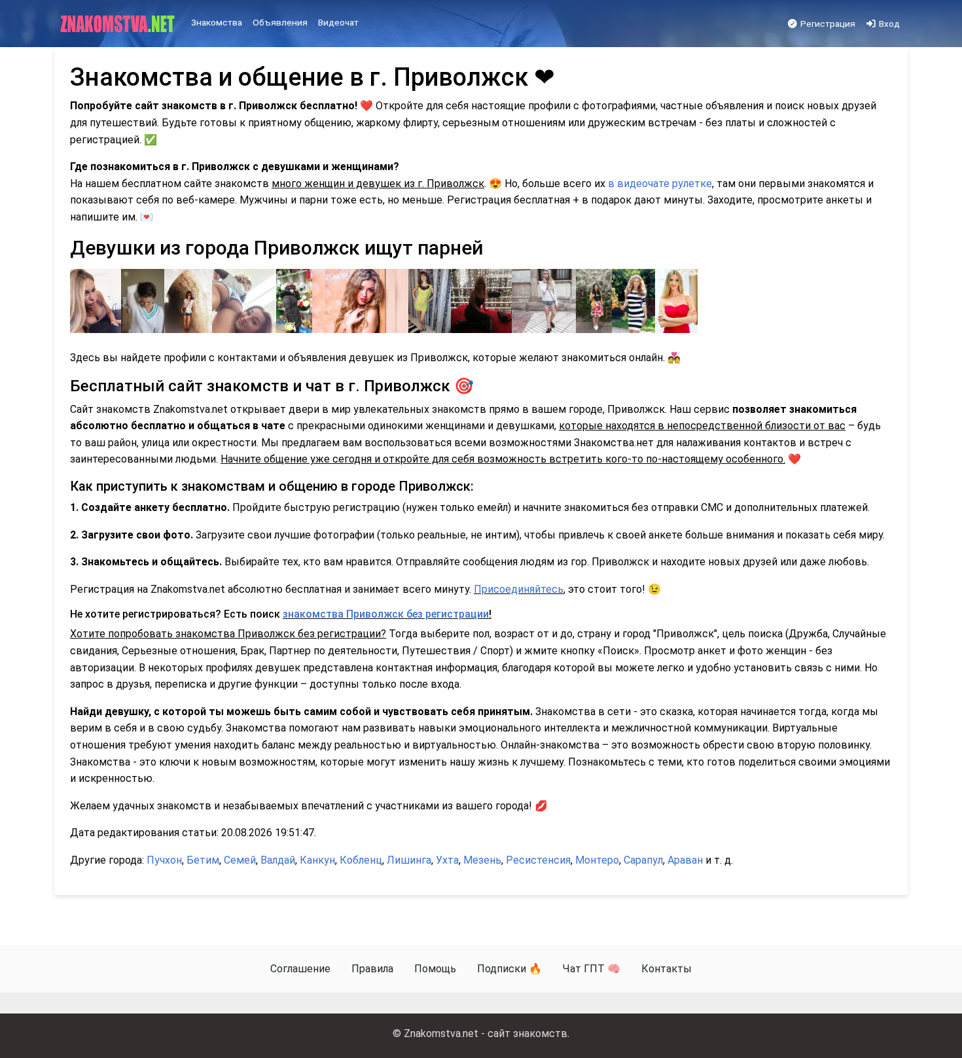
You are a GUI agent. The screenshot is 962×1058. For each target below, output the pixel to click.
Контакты (666, 968)
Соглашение (300, 968)
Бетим (203, 860)
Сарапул (643, 860)
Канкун (317, 860)
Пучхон (164, 860)
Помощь (435, 968)
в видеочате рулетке (660, 183)
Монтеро (597, 860)
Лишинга (409, 860)
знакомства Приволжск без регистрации (386, 614)
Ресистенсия (538, 860)
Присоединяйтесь (518, 589)
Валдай (277, 860)
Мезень (482, 860)
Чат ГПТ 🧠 (591, 968)
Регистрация (826, 23)
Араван (685, 860)
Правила (372, 968)
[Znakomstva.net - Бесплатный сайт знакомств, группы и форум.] (119, 24)
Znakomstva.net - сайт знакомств (485, 1033)
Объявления (280, 22)
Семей (240, 860)
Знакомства (216, 22)
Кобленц (361, 860)
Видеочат (338, 22)
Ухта (447, 860)
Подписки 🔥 (509, 968)
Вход (888, 23)
